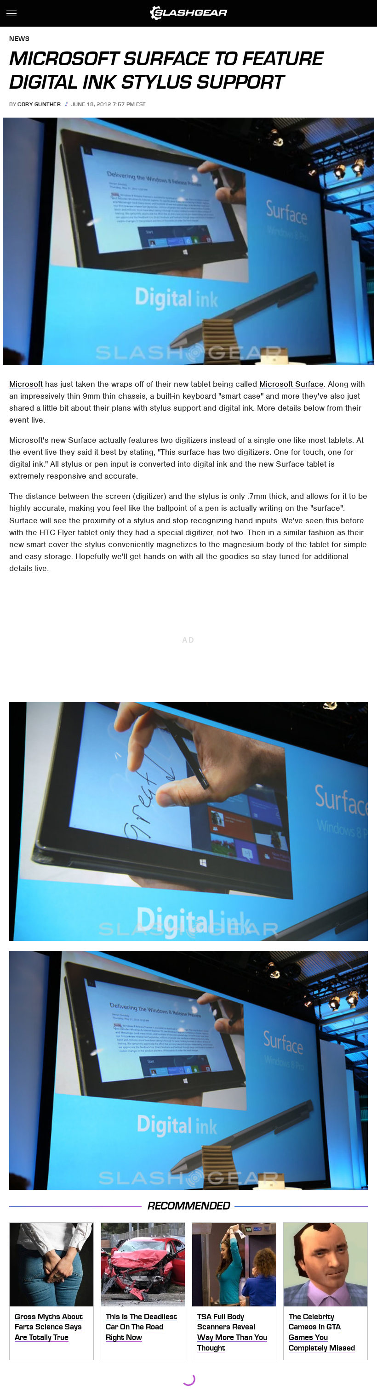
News (19, 39)
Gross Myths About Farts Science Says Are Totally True (49, 1327)
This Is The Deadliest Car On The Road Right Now (141, 1327)
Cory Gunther (39, 104)
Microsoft (26, 384)
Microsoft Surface (291, 384)
